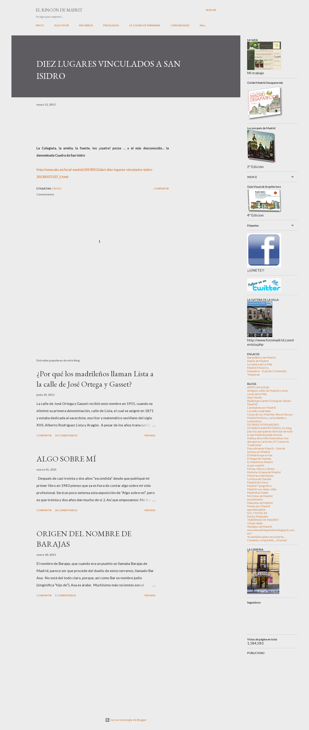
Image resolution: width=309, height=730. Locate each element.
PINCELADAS (111, 25)
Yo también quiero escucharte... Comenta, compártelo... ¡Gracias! (267, 538)
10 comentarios (66, 435)
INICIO (40, 25)
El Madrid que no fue (259, 455)
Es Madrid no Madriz (260, 462)
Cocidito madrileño (259, 411)
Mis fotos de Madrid (260, 496)
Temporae (253, 374)
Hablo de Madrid (257, 360)
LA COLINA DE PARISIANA (144, 25)
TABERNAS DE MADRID (263, 519)
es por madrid (255, 465)
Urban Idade (255, 523)
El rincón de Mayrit (59, 10)
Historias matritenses (260, 475)
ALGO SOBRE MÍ (66, 459)
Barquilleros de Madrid (261, 357)
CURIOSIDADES (180, 25)
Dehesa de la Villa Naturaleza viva (267, 438)
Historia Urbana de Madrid (264, 472)
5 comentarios (65, 595)
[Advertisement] (96, 314)
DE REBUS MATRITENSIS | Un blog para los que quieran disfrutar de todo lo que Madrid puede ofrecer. (270, 431)
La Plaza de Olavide (259, 479)
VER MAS (149, 435)
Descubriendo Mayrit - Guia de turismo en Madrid (266, 450)
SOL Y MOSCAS (257, 513)
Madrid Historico (258, 367)
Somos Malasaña (257, 516)
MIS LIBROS (86, 25)
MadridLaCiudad (257, 492)
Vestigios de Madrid (259, 526)
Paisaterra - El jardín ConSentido (267, 371)
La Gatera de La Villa (259, 364)
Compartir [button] (161, 188)
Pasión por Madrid (258, 506)
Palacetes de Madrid (260, 502)
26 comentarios (66, 510)
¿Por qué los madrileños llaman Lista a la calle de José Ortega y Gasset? (95, 378)
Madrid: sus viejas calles (262, 489)
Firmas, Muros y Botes (261, 468)
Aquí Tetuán (254, 397)
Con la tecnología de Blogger (128, 720)
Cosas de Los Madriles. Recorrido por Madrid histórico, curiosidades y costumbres (270, 418)
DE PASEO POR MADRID (263, 424)
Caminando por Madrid (261, 407)
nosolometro (255, 499)
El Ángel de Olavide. (259, 458)
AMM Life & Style (258, 387)
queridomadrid (256, 509)
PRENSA (57, 188)
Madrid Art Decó (257, 482)
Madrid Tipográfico (259, 485)
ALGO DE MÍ (61, 25)
